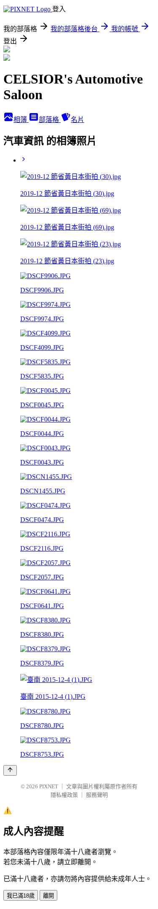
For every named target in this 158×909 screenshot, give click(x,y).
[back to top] (10, 770)
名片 (77, 119)
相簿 (21, 119)
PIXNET (48, 786)
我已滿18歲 (21, 896)
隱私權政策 (64, 795)
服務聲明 (97, 795)
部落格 (50, 119)
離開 (48, 896)
